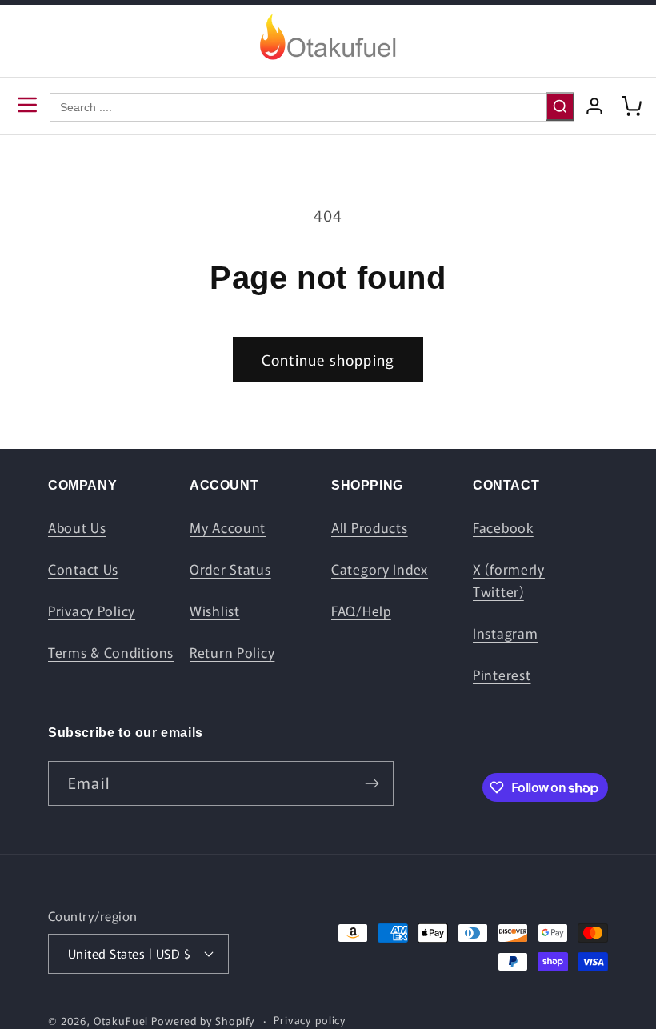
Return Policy (232, 652)
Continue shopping (328, 359)
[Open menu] (27, 106)
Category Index (379, 569)
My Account (228, 527)
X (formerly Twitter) (509, 580)
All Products (369, 527)
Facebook (503, 527)
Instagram (505, 633)
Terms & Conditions (111, 652)
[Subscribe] (371, 783)
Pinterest (501, 674)
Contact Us (83, 569)
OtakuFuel (121, 1020)
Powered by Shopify (203, 1020)
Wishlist (215, 610)
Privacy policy (310, 1019)
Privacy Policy (91, 610)
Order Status (230, 569)
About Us (77, 527)
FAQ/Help (361, 610)
